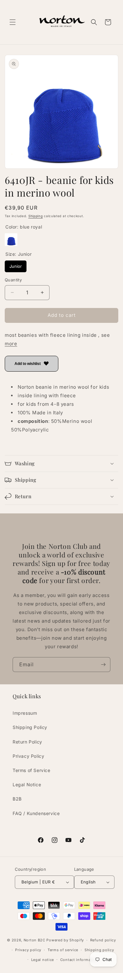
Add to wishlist (28, 363)
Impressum (25, 713)
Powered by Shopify (65, 940)
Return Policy (27, 741)
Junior (15, 265)
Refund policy (103, 940)
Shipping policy (99, 950)
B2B (17, 798)
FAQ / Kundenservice (36, 813)
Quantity (13, 279)
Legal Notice (27, 784)
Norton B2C (34, 940)
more (11, 344)
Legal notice (42, 959)
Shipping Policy (30, 727)
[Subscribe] (103, 664)
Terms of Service (31, 770)
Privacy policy (28, 950)
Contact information (79, 959)
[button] (13, 22)
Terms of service (63, 950)
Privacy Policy (28, 756)
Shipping (35, 216)
